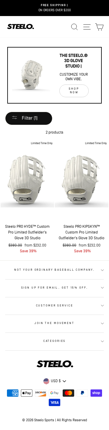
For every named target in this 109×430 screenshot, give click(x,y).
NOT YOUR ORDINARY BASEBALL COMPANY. (54, 270)
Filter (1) (29, 118)
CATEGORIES (54, 341)
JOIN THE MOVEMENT (54, 323)
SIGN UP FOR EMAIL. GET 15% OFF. (54, 287)
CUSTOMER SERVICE (54, 305)
